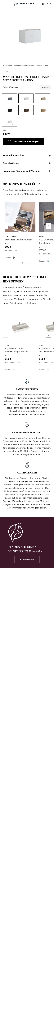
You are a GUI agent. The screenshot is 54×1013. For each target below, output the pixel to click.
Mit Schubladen (42, 65)
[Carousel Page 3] (28, 263)
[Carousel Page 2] (25, 263)
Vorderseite (7, 65)
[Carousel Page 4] (31, 263)
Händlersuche (27, 559)
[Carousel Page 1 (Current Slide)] (22, 263)
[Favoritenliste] (49, 4)
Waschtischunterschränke (24, 65)
